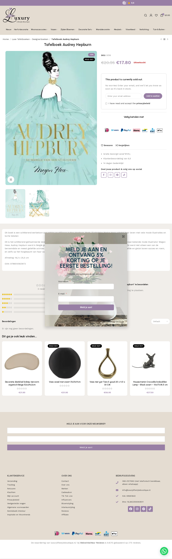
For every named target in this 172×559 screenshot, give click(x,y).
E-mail (61, 294)
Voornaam (63, 281)
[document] (86, 279)
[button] (123, 236)
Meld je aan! (86, 307)
